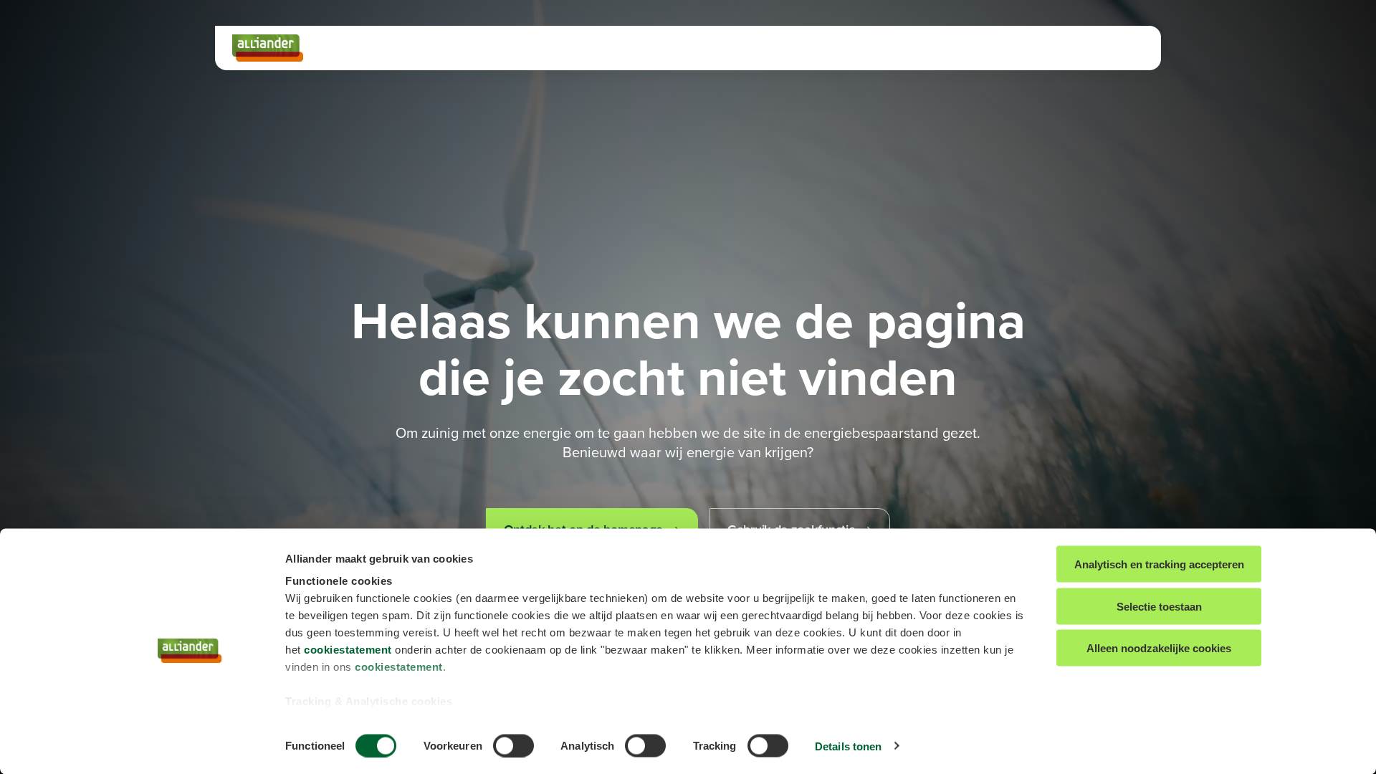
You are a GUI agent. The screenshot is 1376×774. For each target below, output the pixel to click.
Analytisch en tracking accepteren (1159, 564)
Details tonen (848, 746)
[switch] (513, 745)
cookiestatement (348, 650)
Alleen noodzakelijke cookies (1158, 648)
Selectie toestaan (1159, 606)
